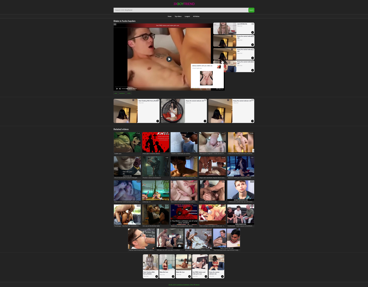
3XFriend (184, 4)
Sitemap (197, 284)
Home (169, 16)
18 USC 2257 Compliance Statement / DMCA (181, 284)
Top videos (178, 16)
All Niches (196, 16)
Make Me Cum (164, 272)
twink (129, 93)
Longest (187, 16)
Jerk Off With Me (242, 24)
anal (116, 93)
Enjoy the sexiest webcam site (245, 37)
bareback (122, 93)
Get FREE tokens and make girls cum (167, 25)
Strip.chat (239, 26)
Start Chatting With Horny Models (148, 101)
